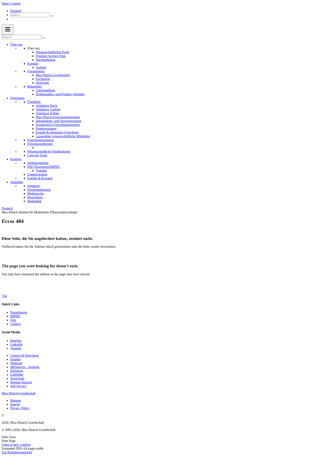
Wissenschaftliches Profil (52, 52)
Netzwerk (42, 82)
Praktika (41, 170)
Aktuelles (16, 182)
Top (4, 296)
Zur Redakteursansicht (17, 452)
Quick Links (11, 304)
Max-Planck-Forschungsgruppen (58, 117)
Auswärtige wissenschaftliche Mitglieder (63, 136)
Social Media (11, 332)
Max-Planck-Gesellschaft (53, 75)
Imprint (15, 404)
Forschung (17, 98)
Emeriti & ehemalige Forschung (57, 132)
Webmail (16, 363)
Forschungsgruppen (40, 140)
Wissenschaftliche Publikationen (48, 151)
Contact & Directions (24, 355)
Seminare (33, 186)
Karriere (15, 159)
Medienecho (35, 193)
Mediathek (34, 201)
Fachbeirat (43, 79)
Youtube (16, 348)
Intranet (15, 359)
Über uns (16, 44)
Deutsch (15, 11)
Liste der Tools (37, 155)
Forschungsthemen (40, 144)
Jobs (13, 320)
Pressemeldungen (39, 189)
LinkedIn (16, 344)
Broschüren (35, 197)
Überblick (34, 102)
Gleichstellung (45, 90)
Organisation (36, 71)
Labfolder (16, 374)
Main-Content (11, 3)
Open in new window (16, 444)
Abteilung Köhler (47, 113)
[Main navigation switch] (8, 29)
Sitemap (15, 400)
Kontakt (32, 63)
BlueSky (16, 340)
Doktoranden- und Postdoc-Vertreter (60, 94)
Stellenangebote (38, 163)
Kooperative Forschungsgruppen (58, 125)
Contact (15, 324)
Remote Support (21, 382)
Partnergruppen (46, 128)
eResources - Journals (24, 367)
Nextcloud (17, 378)
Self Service (18, 386)
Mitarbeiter (34, 86)
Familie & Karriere (40, 178)
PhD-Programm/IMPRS (43, 167)
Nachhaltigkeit (45, 60)
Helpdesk (16, 371)
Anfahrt (41, 67)
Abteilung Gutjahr (48, 109)
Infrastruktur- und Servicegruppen (58, 121)
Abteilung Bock (46, 105)
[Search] (52, 16)
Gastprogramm (37, 174)
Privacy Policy (20, 408)
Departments (18, 312)
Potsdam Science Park (51, 56)
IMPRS (15, 316)
